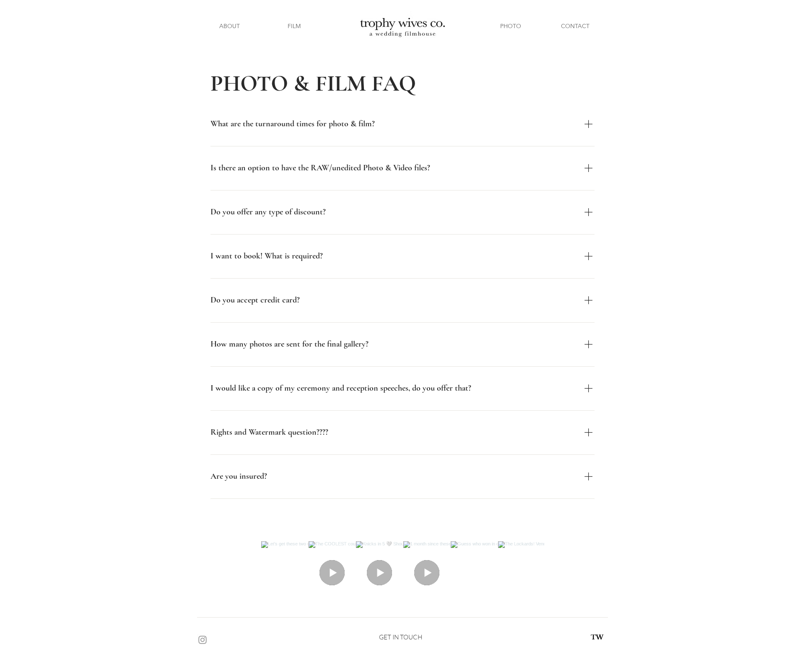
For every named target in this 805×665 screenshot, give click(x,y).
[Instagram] (202, 639)
